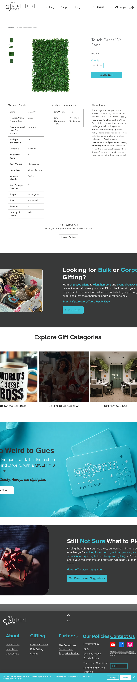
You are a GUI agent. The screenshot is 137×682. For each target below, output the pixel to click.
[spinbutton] (97, 65)
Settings (113, 677)
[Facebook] (121, 644)
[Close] (133, 677)
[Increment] (101, 65)
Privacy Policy (16, 678)
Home (11, 27)
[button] (131, 7)
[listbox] (119, 666)
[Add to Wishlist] (126, 75)
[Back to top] (68, 615)
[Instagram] (130, 644)
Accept (125, 677)
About (13, 635)
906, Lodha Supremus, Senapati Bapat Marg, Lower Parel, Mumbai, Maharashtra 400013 (123, 653)
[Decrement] (93, 65)
